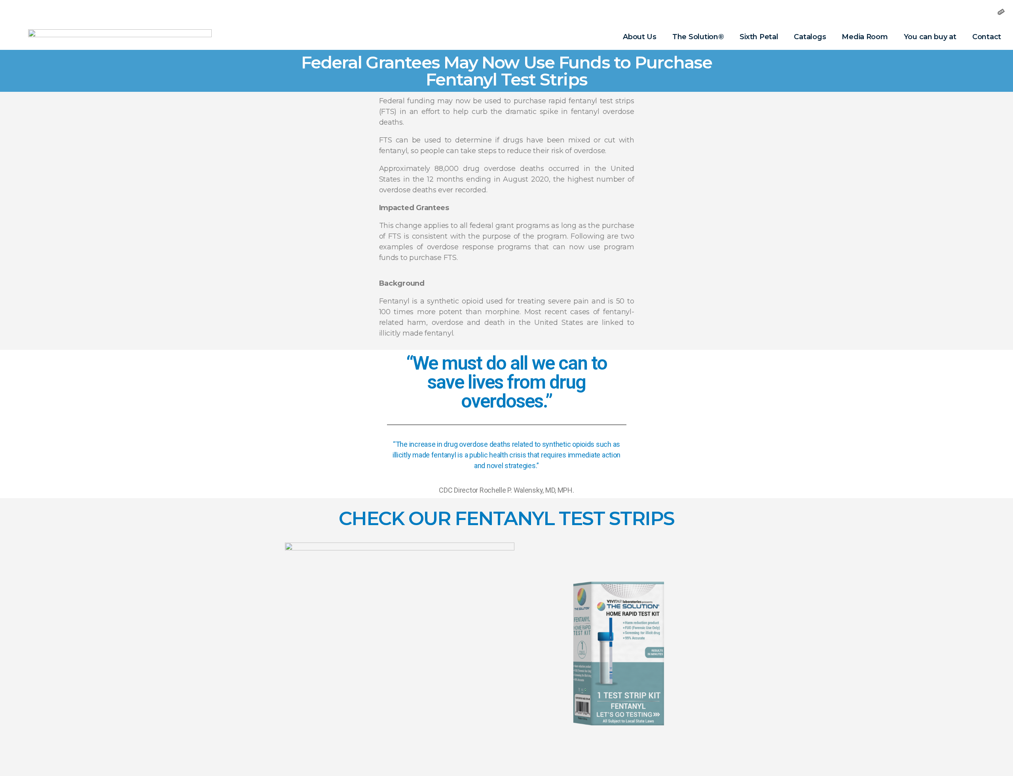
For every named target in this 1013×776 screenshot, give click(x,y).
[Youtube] (982, 12)
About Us (639, 36)
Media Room (865, 36)
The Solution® (698, 36)
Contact (986, 36)
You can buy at (930, 36)
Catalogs (810, 36)
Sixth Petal (759, 36)
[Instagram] (962, 12)
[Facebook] (942, 12)
